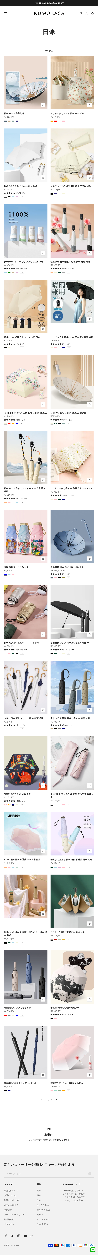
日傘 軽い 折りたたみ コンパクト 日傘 (21, 642)
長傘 (39, 1200)
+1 (22, 197)
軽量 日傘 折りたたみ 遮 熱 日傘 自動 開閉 (70, 261)
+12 (69, 867)
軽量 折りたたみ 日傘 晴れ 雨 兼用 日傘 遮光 (71, 859)
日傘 (39, 1190)
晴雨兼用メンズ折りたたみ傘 (17, 1007)
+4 (68, 121)
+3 (22, 653)
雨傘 (39, 1195)
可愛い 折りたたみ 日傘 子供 (17, 793)
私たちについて (11, 1190)
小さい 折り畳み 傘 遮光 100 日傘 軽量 (22, 859)
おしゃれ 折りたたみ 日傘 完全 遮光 (67, 113)
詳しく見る (78, 1200)
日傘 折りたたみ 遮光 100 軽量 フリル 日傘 (71, 186)
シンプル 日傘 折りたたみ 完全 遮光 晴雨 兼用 (72, 337)
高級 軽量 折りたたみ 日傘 (16, 567)
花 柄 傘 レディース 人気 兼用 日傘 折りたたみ (25, 412)
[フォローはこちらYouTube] (25, 1236)
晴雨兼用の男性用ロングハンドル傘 (20, 1083)
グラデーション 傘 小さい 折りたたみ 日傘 (23, 261)
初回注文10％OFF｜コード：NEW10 (49, 3)
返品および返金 (11, 1205)
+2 (22, 348)
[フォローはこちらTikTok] (32, 1236)
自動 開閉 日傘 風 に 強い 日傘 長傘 (67, 567)
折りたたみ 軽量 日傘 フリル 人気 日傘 (22, 337)
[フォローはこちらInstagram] (19, 1236)
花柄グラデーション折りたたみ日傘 (67, 1083)
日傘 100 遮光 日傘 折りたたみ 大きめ (68, 412)
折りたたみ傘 (43, 1205)
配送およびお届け (12, 1200)
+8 (68, 272)
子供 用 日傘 (42, 1224)
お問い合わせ (10, 1195)
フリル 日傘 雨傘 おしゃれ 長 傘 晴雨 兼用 (23, 718)
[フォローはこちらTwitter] (12, 1236)
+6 (68, 939)
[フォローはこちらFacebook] (6, 1236)
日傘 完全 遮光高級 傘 (14, 113)
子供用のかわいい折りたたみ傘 (65, 1007)
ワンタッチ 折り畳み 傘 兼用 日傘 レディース (72, 488)
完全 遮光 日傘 (43, 1209)
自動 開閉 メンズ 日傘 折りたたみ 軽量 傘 (70, 642)
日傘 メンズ (42, 1214)
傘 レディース (43, 1219)
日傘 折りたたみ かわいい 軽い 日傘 (20, 186)
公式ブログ (9, 1224)
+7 (68, 423)
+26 (69, 348)
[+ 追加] (43, 105)
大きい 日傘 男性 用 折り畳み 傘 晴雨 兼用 (70, 718)
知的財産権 (9, 1219)
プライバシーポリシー (14, 1214)
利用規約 (8, 1209)
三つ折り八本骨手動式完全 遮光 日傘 (67, 932)
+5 (22, 423)
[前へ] (20, 3)
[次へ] (77, 3)
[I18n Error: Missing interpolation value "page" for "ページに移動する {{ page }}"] (56, 1099)
